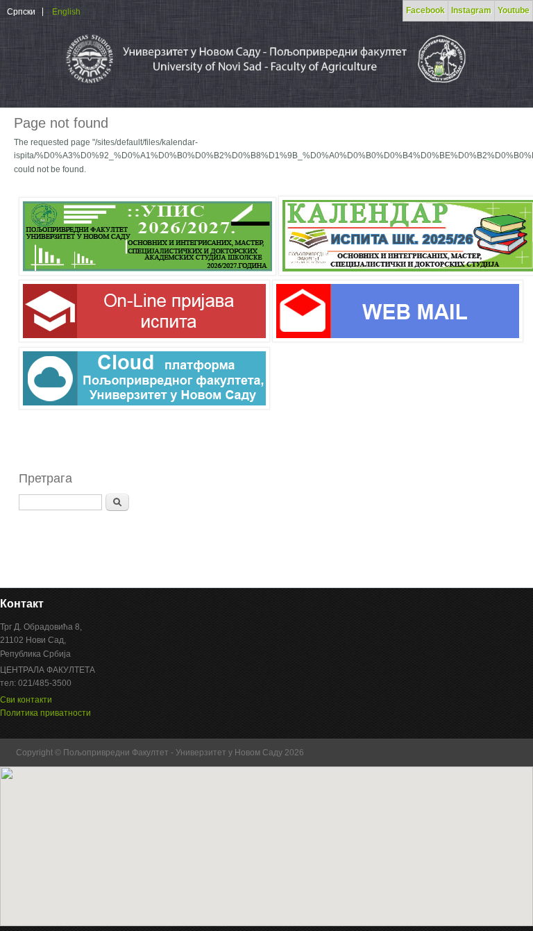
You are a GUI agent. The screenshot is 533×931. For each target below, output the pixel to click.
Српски (21, 12)
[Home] (264, 86)
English (66, 12)
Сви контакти (26, 700)
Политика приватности (45, 713)
